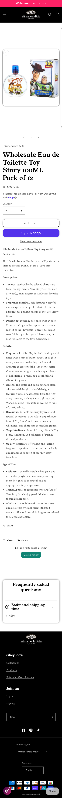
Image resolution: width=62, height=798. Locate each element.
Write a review (31, 555)
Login (9, 696)
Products (11, 670)
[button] (4, 14)
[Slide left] (23, 137)
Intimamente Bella (33, 794)
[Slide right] (38, 137)
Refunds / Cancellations (20, 677)
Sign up (10, 703)
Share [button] (10, 525)
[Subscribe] (51, 717)
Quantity (7, 203)
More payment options (31, 241)
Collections (12, 663)
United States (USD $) (29, 751)
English (29, 770)
